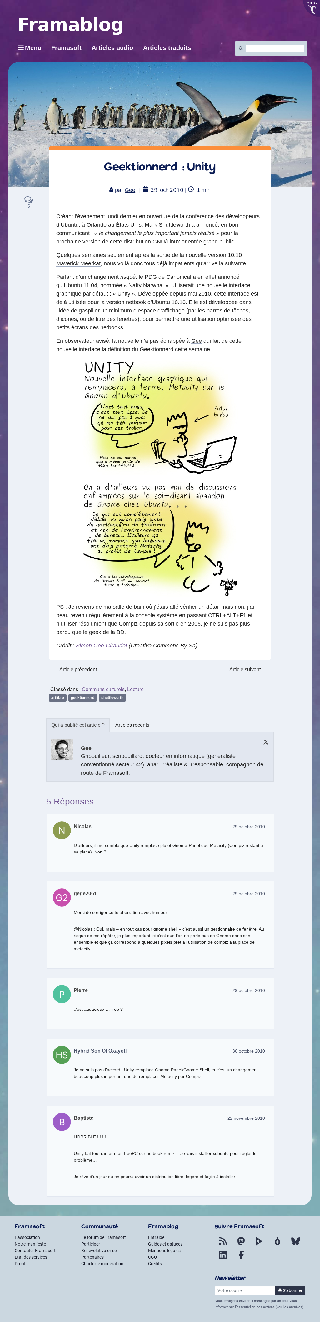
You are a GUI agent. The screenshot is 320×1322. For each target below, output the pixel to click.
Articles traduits (167, 47)
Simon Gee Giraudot (101, 645)
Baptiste (83, 1118)
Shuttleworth (112, 697)
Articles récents (132, 725)
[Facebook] (241, 1258)
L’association (27, 1237)
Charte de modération (102, 1263)
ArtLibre (57, 697)
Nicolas (83, 826)
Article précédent (78, 669)
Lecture (135, 689)
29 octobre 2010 (248, 826)
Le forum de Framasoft (103, 1237)
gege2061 (85, 893)
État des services (31, 1257)
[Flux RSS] (223, 1244)
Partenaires (92, 1257)
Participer (90, 1243)
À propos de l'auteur (78, 725)
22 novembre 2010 (246, 1118)
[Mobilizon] (277, 1244)
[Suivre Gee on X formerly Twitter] (266, 742)
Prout (20, 1263)
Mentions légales (164, 1250)
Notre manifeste (30, 1243)
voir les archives (289, 1307)
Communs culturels (103, 689)
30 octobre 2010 (248, 1051)
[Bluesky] (295, 1244)
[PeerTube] (259, 1244)
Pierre (81, 990)
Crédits (155, 1263)
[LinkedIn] (223, 1258)
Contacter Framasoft (35, 1250)
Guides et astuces (165, 1243)
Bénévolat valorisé (99, 1250)
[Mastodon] (241, 1244)
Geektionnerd (82, 697)
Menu (33, 47)
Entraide (156, 1237)
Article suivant (245, 669)
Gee (130, 190)
